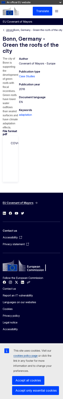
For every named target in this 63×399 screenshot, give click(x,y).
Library (10, 30)
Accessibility (10, 329)
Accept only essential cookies (36, 390)
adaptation (25, 114)
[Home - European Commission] (11, 11)
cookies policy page (25, 355)
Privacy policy (11, 315)
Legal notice (10, 322)
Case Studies (27, 76)
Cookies (8, 309)
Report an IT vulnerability (18, 295)
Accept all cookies (28, 380)
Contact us (9, 288)
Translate (42, 11)
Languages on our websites (19, 302)
